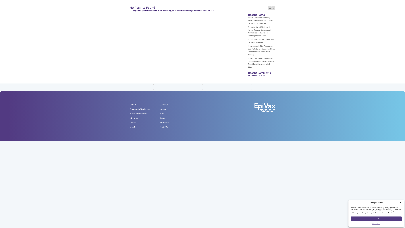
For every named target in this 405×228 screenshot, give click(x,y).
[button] (401, 203)
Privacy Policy (376, 224)
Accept (376, 219)
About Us (235, 6)
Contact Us (261, 6)
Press (247, 6)
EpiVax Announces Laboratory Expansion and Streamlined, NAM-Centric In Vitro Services (260, 20)
